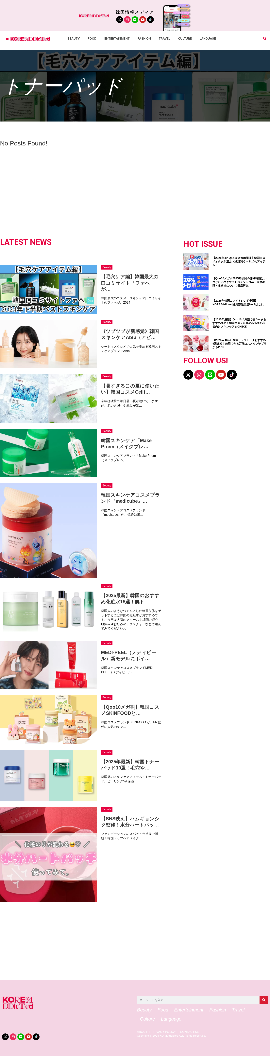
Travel (164, 38)
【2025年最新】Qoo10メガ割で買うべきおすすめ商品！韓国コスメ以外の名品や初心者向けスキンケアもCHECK (239, 323)
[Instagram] (127, 19)
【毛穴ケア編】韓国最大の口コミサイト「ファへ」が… (130, 283)
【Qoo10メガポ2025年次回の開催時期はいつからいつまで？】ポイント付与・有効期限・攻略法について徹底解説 (239, 282)
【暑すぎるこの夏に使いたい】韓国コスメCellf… (130, 389)
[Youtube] (142, 19)
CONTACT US (189, 1031)
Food (92, 38)
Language (208, 38)
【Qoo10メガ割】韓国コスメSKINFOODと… (130, 710)
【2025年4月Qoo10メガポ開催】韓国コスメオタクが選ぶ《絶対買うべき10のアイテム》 (238, 261)
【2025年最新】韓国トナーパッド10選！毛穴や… (130, 764)
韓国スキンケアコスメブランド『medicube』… (130, 498)
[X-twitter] (188, 375)
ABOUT (142, 1031)
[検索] (264, 1000)
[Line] (135, 19)
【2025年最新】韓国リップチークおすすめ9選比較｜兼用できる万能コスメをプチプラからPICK (239, 343)
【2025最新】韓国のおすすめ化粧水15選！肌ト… (130, 598)
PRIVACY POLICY (163, 1031)
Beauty (74, 38)
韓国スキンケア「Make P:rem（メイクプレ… (126, 443)
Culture (185, 38)
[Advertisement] (120, 939)
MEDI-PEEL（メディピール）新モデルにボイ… (128, 655)
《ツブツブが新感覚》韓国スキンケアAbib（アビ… (130, 334)
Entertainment (117, 38)
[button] (265, 38)
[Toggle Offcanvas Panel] (7, 38)
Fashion (144, 38)
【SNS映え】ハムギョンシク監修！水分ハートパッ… (130, 821)
